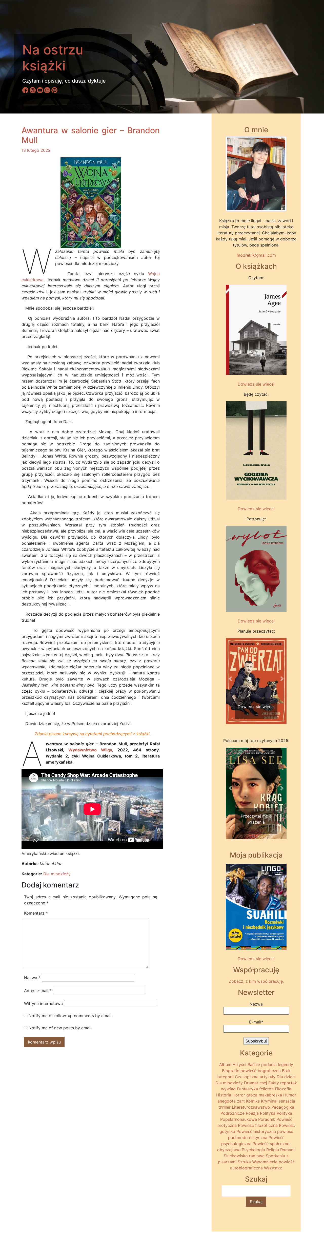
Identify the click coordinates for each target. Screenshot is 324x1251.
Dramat (251, 1082)
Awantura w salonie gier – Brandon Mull (91, 135)
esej (263, 1082)
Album (225, 1064)
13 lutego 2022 (36, 150)
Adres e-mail (38, 990)
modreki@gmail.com (256, 255)
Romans (287, 1149)
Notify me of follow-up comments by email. (70, 1015)
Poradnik (266, 1119)
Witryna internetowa (43, 1003)
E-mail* (256, 1022)
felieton (266, 1088)
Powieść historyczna (256, 1131)
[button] (230, 678)
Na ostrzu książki (52, 57)
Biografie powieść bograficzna (251, 1070)
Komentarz (36, 913)
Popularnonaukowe (238, 1119)
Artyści (239, 1064)
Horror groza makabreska (257, 1094)
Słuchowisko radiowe (244, 1155)
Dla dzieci (286, 1076)
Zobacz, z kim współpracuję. (256, 981)
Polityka (267, 1113)
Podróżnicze (232, 1113)
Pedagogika (282, 1107)
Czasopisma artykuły (255, 1076)
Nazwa (32, 977)
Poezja (252, 1113)
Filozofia (283, 1088)
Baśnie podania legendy (270, 1064)
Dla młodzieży (57, 873)
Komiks (253, 1101)
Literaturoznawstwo (251, 1107)
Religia (272, 1149)
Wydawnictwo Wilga (90, 749)
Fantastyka (247, 1088)
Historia (223, 1094)
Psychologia (253, 1149)
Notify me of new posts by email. (60, 1027)
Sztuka (244, 1161)
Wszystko (273, 1167)
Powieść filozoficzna (258, 1125)
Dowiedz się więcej (256, 384)
